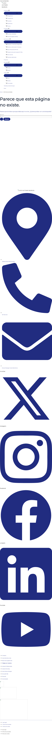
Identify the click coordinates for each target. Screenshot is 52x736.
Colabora (5, 72)
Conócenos (6, 10)
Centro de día (10, 54)
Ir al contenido (4, 1)
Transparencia (10, 18)
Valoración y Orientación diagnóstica (14, 44)
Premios (8, 26)
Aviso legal (4, 722)
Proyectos (6, 59)
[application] (9, 10)
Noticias (8, 67)
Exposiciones (9, 23)
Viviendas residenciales (11, 57)
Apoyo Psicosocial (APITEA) (12, 49)
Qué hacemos (6, 39)
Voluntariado (9, 83)
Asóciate (9, 80)
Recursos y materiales (11, 34)
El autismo (6, 28)
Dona (8, 78)
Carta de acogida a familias (12, 36)
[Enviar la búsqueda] (1, 119)
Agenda (8, 70)
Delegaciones (10, 15)
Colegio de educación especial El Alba (14, 52)
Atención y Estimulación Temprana (14, 47)
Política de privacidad (6, 724)
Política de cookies (6, 726)
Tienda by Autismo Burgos (9, 85)
